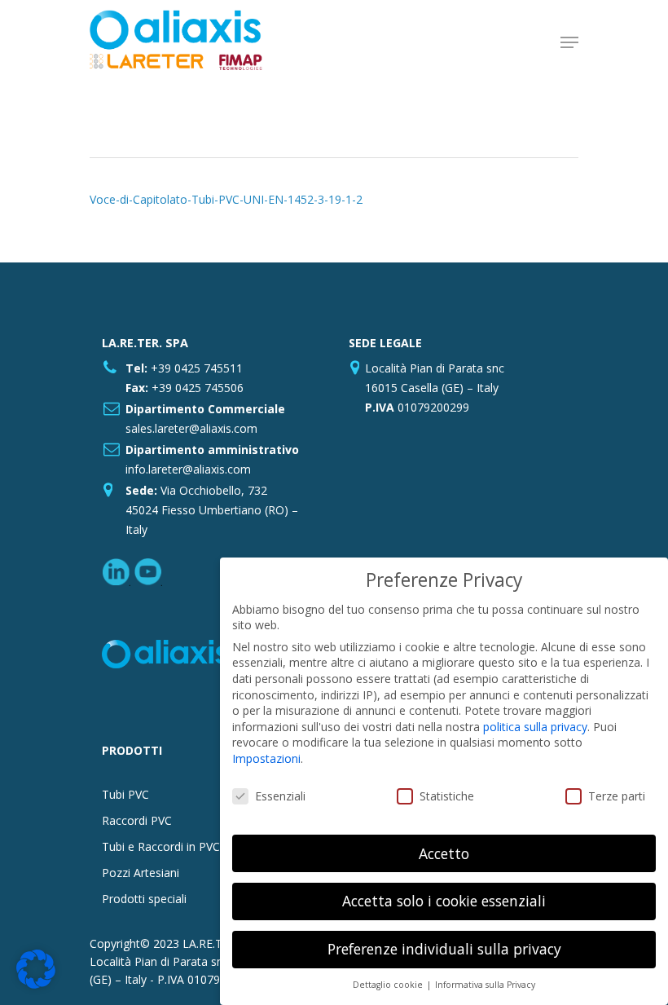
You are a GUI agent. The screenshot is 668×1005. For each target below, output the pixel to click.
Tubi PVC (125, 794)
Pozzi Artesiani (140, 872)
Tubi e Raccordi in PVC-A (166, 846)
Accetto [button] (444, 853)
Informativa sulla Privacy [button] (485, 984)
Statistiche (447, 796)
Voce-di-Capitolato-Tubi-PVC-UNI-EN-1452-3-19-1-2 (226, 199)
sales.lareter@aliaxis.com (191, 428)
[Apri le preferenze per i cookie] (35, 984)
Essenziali (280, 796)
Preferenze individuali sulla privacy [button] (444, 949)
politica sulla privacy (535, 726)
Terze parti (616, 796)
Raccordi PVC (137, 820)
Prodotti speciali (144, 898)
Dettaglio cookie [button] (389, 984)
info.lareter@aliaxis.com (188, 469)
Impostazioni (266, 758)
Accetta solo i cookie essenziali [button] (444, 900)
